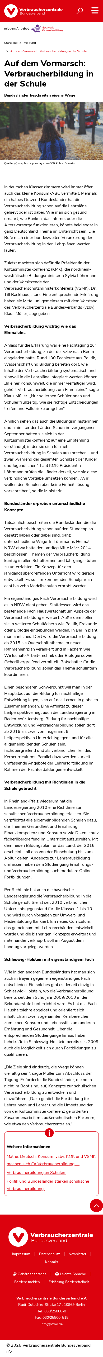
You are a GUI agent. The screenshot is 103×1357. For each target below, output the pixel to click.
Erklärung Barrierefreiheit (69, 1282)
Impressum (21, 1254)
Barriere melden (27, 1282)
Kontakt (51, 1262)
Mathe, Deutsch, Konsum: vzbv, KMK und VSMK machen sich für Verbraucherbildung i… (51, 1160)
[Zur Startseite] (29, 11)
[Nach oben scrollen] (96, 1205)
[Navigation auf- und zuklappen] (95, 10)
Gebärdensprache (31, 1274)
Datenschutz (49, 1254)
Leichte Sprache (72, 1274)
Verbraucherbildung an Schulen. (36, 1173)
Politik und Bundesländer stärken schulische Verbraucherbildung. (48, 1185)
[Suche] (79, 11)
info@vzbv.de (52, 1324)
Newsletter (77, 1254)
